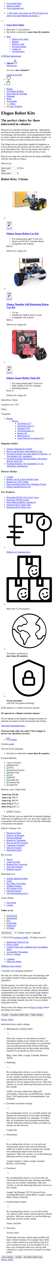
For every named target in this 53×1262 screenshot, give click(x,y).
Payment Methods (14, 838)
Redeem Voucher (14, 869)
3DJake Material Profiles (17, 878)
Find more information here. (13, 726)
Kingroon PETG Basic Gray (19, 507)
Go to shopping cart (15, 8)
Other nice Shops (14, 961)
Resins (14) (22, 433)
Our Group (11, 902)
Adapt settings (36, 1015)
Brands (10, 418)
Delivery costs (18, 44)
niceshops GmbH (20, 937)
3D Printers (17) (24, 423)
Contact (10, 905)
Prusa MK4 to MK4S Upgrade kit (21, 502)
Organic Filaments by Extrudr (19, 449)
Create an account (14, 75)
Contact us (16, 49)
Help (9, 37)
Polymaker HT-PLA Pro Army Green (23, 497)
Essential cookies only (19, 1015)
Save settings (7, 1257)
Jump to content (13, 6)
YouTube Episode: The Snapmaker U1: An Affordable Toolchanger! (25, 464)
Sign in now (12, 65)
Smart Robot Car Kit (23, 233)
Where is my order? (20, 39)
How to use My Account (17, 843)
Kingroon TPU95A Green (18, 500)
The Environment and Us (17, 893)
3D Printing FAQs (14, 888)
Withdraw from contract (11, 966)
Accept (5, 1015)
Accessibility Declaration (17, 952)
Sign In (10, 859)
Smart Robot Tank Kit (23, 378)
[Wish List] (9, 79)
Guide (9, 881)
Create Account (13, 862)
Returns (15, 41)
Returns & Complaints (16, 840)
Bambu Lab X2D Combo (18, 482)
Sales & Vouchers (14, 848)
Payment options (19, 46)
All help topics (18, 51)
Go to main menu (14, 3)
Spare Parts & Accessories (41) (30, 438)
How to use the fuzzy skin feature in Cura (24, 451)
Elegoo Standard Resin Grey (19, 487)
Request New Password (17, 864)
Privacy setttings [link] (14, 954)
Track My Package (15, 867)
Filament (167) (23, 428)
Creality (10, 477)
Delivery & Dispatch (15, 835)
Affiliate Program (14, 886)
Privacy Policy (13, 944)
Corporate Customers (16, 845)
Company (11, 959)
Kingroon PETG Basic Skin (19, 505)
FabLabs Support (14, 891)
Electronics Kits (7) (25, 426)
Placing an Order (14, 833)
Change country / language (28, 933)
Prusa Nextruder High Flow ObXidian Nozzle (26, 484)
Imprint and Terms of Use (18, 942)
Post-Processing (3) (25, 431)
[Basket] (29, 83)
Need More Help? (14, 850)
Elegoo (15, 421)
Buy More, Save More (16, 883)
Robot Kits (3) (23, 436)
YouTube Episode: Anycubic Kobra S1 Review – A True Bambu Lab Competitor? (29, 455)
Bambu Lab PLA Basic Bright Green (22, 479)
